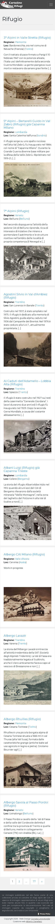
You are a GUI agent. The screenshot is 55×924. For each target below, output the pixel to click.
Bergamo (23, 479)
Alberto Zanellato (34, 921)
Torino (28, 49)
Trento (40, 305)
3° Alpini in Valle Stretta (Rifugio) (27, 37)
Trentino (20, 302)
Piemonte (20, 42)
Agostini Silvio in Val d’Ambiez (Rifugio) (25, 295)
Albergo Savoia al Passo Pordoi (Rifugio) (26, 804)
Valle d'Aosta (22, 559)
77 (34, 881)
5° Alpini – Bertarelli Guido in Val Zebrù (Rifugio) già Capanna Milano (27, 124)
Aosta (22, 562)
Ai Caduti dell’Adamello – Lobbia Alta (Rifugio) (27, 382)
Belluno (24, 218)
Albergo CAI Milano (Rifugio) (24, 554)
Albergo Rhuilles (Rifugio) (22, 719)
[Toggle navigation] (51, 4)
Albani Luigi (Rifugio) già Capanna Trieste (22, 469)
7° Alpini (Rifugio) (16, 211)
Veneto (19, 215)
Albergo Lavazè (15, 635)
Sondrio (41, 135)
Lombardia (21, 132)
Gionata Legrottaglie (40, 919)
